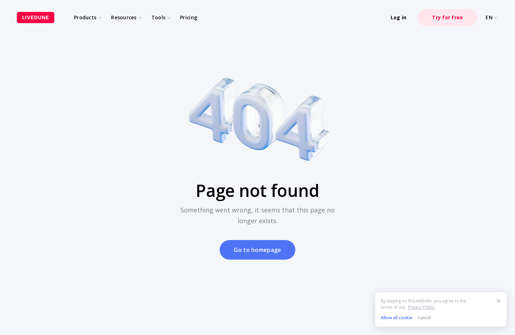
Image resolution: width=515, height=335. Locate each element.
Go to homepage (257, 250)
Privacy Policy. (421, 307)
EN (489, 17)
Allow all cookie (396, 318)
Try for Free (447, 17)
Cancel (424, 318)
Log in (399, 17)
